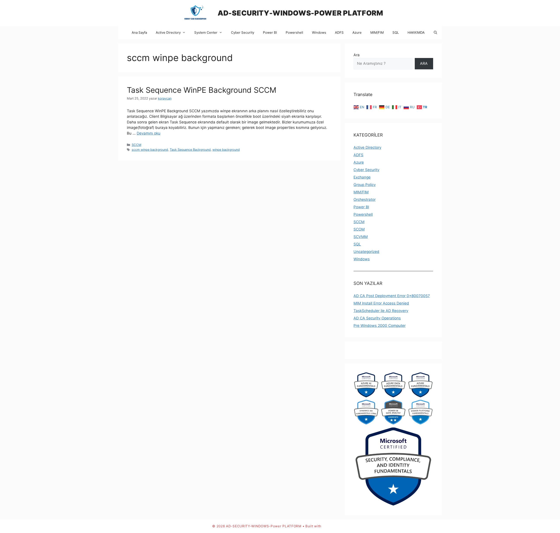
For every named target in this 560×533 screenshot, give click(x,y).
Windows (319, 32)
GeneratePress (335, 526)
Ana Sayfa (139, 32)
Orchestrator (365, 199)
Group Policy (365, 184)
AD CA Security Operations (377, 318)
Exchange (362, 177)
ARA (424, 63)
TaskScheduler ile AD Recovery (381, 311)
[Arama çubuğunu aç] (435, 32)
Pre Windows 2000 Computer (380, 325)
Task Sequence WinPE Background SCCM (201, 90)
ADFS (339, 32)
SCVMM (361, 237)
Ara (357, 55)
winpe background (226, 149)
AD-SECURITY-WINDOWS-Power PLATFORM (300, 13)
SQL (395, 32)
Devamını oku (148, 133)
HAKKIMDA (416, 32)
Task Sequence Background (190, 149)
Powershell (294, 32)
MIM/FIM (377, 32)
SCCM (136, 145)
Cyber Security (242, 32)
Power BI (270, 32)
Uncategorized (366, 251)
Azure (357, 32)
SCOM (359, 229)
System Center (205, 32)
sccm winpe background (150, 149)
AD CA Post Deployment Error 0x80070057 (392, 296)
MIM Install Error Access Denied (381, 303)
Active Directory (168, 32)
